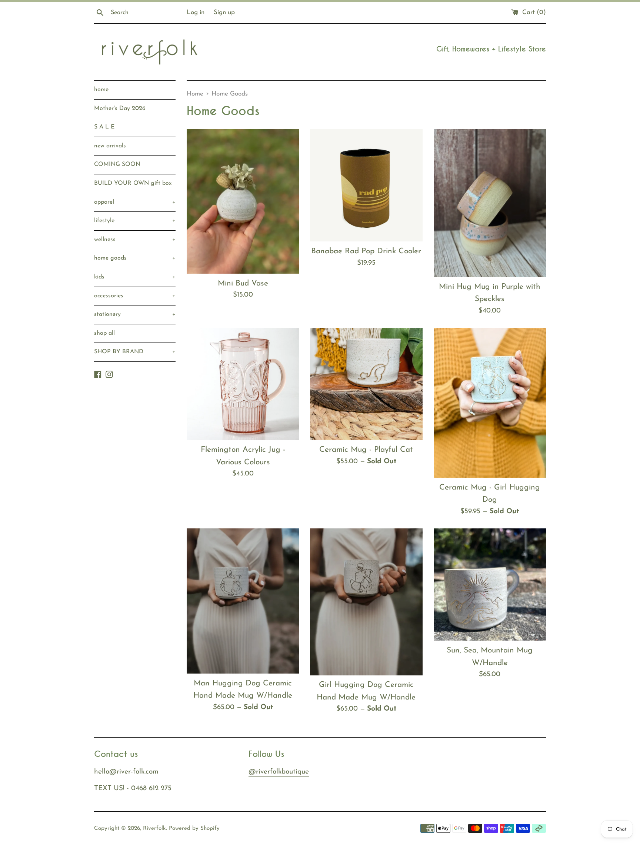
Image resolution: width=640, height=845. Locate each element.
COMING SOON (117, 164)
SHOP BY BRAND (135, 352)
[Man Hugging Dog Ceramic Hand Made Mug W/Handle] (243, 601)
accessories (135, 296)
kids (135, 277)
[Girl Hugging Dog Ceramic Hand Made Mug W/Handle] (366, 601)
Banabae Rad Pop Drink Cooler (366, 251)
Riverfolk (154, 828)
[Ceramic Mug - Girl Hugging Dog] (490, 403)
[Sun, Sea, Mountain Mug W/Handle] (490, 584)
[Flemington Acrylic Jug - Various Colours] (243, 384)
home (101, 90)
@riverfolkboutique (279, 771)
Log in (195, 12)
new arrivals (110, 146)
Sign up (224, 12)
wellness (135, 240)
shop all (104, 333)
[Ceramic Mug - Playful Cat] (366, 384)
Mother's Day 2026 (120, 108)
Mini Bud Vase (243, 283)
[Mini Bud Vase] (243, 201)
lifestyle (135, 221)
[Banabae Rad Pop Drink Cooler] (366, 185)
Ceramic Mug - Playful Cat (366, 450)
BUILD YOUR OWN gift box (132, 183)
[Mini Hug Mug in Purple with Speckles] (490, 203)
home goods (135, 258)
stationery (135, 314)
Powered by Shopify (194, 828)
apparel (135, 202)
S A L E (104, 127)
